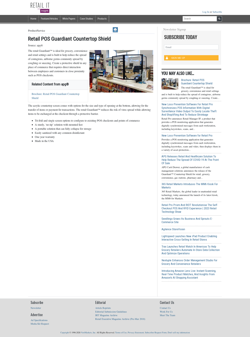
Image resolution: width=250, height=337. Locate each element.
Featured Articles (49, 18)
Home (33, 18)
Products (102, 18)
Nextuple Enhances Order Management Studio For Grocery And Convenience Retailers (189, 262)
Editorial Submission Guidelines (111, 311)
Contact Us (165, 307)
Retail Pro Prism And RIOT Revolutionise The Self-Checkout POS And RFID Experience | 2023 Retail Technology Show (190, 208)
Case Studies (86, 18)
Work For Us (166, 311)
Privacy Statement (136, 332)
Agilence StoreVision (173, 229)
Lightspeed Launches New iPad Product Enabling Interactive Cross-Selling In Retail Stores (189, 237)
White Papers (68, 18)
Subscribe (217, 11)
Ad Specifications (39, 320)
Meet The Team (167, 315)
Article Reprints (103, 307)
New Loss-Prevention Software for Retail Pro (187, 135)
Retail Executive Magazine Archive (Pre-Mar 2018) (120, 319)
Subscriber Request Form (156, 332)
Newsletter (36, 307)
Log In (206, 11)
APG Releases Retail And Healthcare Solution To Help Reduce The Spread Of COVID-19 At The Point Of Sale (190, 160)
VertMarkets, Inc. (88, 332)
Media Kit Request (40, 323)
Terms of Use (121, 332)
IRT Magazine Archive (106, 315)
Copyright (64, 332)
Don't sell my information (179, 332)
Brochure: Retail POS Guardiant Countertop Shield (196, 81)
